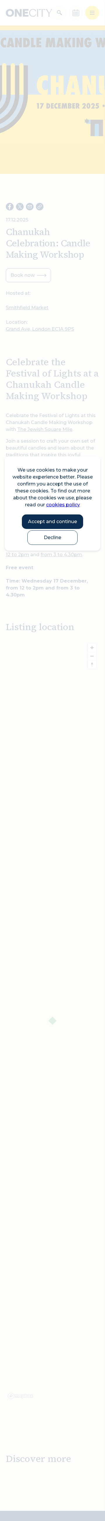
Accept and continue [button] (52, 521)
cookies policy (63, 504)
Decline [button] (52, 537)
